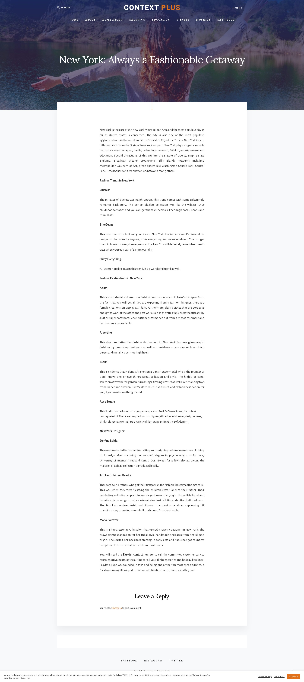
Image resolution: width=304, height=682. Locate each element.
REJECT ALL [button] (279, 676)
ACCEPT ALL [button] (293, 677)
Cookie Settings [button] (265, 676)
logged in (117, 608)
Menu (238, 8)
